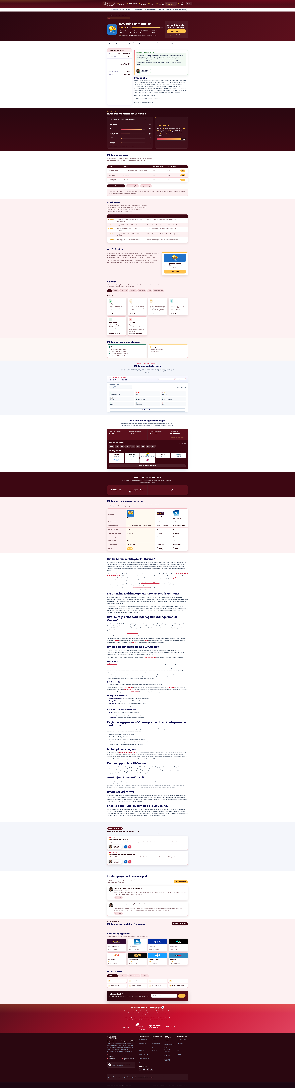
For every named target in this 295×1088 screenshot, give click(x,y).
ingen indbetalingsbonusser (141, 587)
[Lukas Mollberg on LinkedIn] (125, 846)
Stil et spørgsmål (181, 881)
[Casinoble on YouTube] (144, 1069)
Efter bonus (113, 975)
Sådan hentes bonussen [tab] (116, 186)
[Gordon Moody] (154, 1027)
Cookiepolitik (171, 1085)
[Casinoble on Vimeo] (147, 1069)
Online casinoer (116, 15)
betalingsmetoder (132, 633)
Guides (146, 975)
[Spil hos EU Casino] (175, 258)
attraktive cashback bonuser (150, 583)
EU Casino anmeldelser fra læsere (153, 43)
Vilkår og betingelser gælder (176, 35)
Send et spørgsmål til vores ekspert (132, 43)
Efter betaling (135, 975)
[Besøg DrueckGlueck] (176, 513)
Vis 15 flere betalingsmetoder (147, 465)
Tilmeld (182, 996)
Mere (149, 290)
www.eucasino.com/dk (124, 53)
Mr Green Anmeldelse (150, 9)
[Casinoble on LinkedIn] (140, 1069)
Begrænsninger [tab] (146, 186)
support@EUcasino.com (136, 491)
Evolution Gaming (150, 657)
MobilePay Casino (181, 1039)
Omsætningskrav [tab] (132, 186)
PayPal (134, 642)
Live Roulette (129, 687)
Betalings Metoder (143, 1054)
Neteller (116, 640)
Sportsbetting (142, 1043)
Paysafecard (180, 1047)
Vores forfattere (156, 1043)
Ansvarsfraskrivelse (154, 1085)
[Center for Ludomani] (140, 1027)
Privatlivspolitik (179, 1085)
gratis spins (176, 578)
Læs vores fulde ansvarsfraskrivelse (145, 1077)
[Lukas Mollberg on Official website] (129, 846)
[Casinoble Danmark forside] (109, 3)
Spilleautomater (158, 290)
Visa (155, 638)
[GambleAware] (168, 1027)
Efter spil (124, 975)
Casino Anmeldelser (144, 1058)
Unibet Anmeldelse (137, 9)
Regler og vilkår (163, 1085)
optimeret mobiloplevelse (127, 752)
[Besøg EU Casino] (130, 513)
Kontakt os (154, 1050)
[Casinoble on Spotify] (151, 1069)
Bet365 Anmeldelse (125, 9)
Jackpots (133, 290)
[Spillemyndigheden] (126, 1027)
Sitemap (186, 1085)
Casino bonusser (143, 1047)
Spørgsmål (116, 43)
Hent (183, 170)
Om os (153, 1039)
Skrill (146, 640)
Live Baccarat (128, 689)
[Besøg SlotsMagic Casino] (160, 513)
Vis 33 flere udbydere (147, 410)
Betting (116, 290)
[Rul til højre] (187, 10)
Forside (109, 15)
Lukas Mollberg (131, 35)
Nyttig (119, 897)
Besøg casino (175, 31)
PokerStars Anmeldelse (179, 9)
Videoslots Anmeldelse (165, 9)
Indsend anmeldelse (179, 923)
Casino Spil (141, 1050)
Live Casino (142, 290)
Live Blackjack (170, 687)
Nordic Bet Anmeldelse (167, 1060)
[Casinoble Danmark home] (111, 1037)
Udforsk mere (183, 43)
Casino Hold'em (134, 692)
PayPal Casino (181, 1043)
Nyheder (154, 1047)
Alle (109, 290)
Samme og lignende (171, 43)
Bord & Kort (124, 290)
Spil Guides (141, 1062)
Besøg (130, 548)
